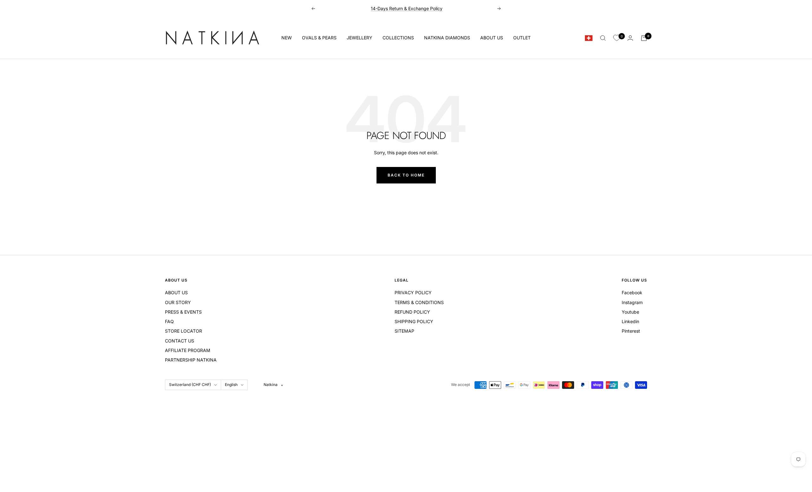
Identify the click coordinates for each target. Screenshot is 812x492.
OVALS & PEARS (319, 37)
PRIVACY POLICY (413, 292)
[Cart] (644, 38)
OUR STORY (178, 302)
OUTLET (522, 37)
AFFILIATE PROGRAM (187, 350)
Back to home (406, 175)
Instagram (632, 302)
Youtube (630, 312)
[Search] (603, 38)
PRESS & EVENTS (183, 312)
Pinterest (631, 331)
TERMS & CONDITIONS (419, 302)
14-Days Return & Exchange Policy (406, 8)
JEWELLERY (359, 37)
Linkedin (630, 321)
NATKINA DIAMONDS (447, 37)
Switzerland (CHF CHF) (190, 384)
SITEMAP (404, 331)
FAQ (169, 321)
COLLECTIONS (398, 37)
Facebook (632, 292)
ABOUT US (491, 37)
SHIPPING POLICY (414, 321)
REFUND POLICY (412, 312)
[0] (616, 38)
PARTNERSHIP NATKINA (191, 359)
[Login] (630, 38)
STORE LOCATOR (183, 331)
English (231, 384)
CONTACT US (179, 340)
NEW (286, 37)
